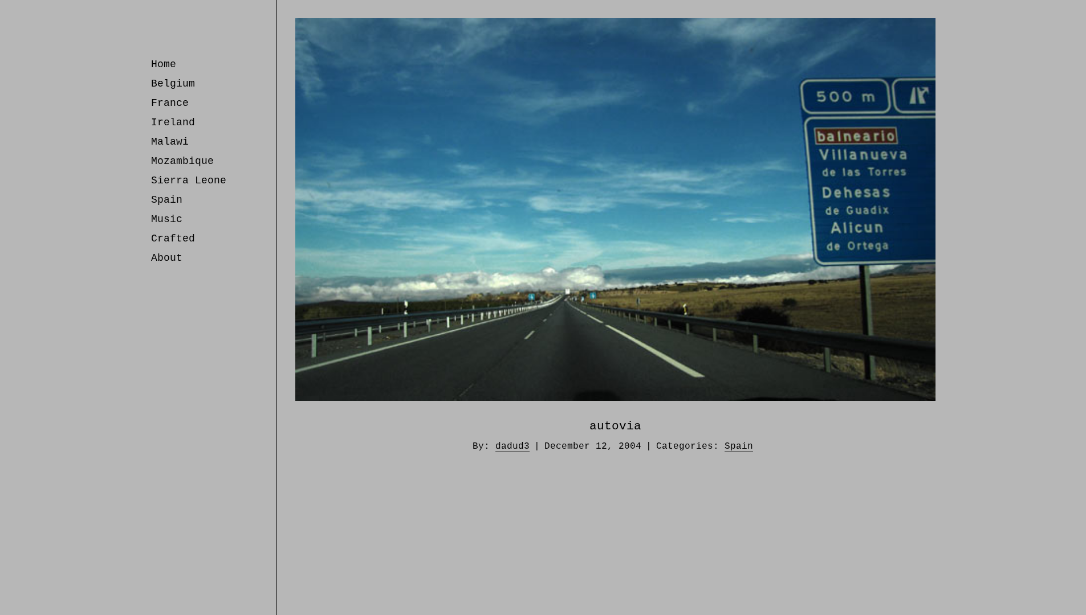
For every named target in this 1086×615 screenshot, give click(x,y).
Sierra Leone (188, 180)
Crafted (173, 238)
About (166, 258)
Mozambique (182, 161)
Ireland (173, 122)
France (170, 103)
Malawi (170, 141)
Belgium (173, 83)
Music (166, 219)
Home (163, 64)
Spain (166, 200)
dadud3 (512, 446)
